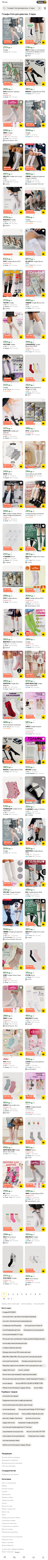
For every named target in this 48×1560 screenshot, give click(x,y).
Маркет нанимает (8, 1542)
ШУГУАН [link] (28, 769)
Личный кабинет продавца (11, 1457)
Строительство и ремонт (10, 1526)
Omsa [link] (5, 133)
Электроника (6, 1494)
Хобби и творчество (8, 1509)
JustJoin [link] (6, 344)
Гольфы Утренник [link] (13, 642)
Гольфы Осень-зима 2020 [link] (12, 809)
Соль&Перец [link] (30, 344)
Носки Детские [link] (11, 1105)
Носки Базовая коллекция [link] (12, 725)
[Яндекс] (17, 1552)
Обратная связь (7, 1539)
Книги (4, 1515)
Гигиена (4, 1491)
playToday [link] (7, 1278)
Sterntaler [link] (7, 809)
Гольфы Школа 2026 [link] (35, 91)
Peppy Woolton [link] (31, 683)
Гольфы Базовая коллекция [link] (34, 513)
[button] (45, 8)
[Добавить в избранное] (21, 19)
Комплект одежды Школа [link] (11, 92)
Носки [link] (7, 474)
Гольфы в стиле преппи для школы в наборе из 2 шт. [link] (35, 51)
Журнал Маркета (7, 1545)
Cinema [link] (28, 176)
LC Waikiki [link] (6, 556)
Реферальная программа (10, 1474)
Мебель (4, 1486)
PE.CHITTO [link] (29, 261)
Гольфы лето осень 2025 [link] (12, 177)
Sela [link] (27, 50)
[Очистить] (39, 8)
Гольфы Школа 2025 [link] (34, 852)
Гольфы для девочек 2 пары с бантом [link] (35, 177)
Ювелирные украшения (10, 1532)
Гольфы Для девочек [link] (11, 684)
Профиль (43, 1557)
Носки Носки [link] (9, 1237)
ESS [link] (4, 513)
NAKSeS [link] (28, 91)
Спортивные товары (8, 1520)
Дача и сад (5, 1512)
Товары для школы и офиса (11, 1517)
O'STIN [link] (27, 975)
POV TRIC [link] (6, 892)
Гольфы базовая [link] (11, 892)
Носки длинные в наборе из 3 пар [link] (33, 388)
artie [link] (5, 474)
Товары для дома (7, 1500)
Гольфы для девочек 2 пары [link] (12, 932)
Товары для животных (9, 1523)
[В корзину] (21, 42)
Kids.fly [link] (6, 176)
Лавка (14, 1557)
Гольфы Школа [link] (32, 431)
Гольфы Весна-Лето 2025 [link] (32, 345)
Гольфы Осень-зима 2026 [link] (33, 684)
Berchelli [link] (6, 220)
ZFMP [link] (5, 975)
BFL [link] (4, 1193)
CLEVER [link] (27, 1062)
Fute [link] (5, 91)
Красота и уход (7, 1506)
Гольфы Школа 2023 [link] (11, 261)
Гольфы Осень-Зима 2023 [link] (12, 976)
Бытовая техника (7, 1489)
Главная (5, 1557)
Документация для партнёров (12, 1463)
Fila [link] (4, 1062)
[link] (9, 1312)
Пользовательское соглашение (12, 1537)
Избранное (24, 1557)
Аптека (4, 1503)
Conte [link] (27, 726)
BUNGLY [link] (6, 1105)
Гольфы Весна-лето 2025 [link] (34, 303)
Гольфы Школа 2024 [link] (34, 598)
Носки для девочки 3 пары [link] (34, 1062)
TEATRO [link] (6, 303)
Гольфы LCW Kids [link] (35, 809)
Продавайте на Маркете (10, 1460)
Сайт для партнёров (8, 1466)
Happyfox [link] (6, 431)
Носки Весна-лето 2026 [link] (33, 474)
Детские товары (7, 1529)
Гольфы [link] (5, 50)
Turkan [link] (28, 303)
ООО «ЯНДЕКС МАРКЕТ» (15, 1549)
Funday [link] (28, 1150)
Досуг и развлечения (9, 1483)
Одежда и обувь (7, 1497)
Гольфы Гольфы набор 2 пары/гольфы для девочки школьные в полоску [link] (12, 514)
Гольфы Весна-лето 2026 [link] (11, 1151)
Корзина (33, 1557)
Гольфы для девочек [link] (10, 432)
